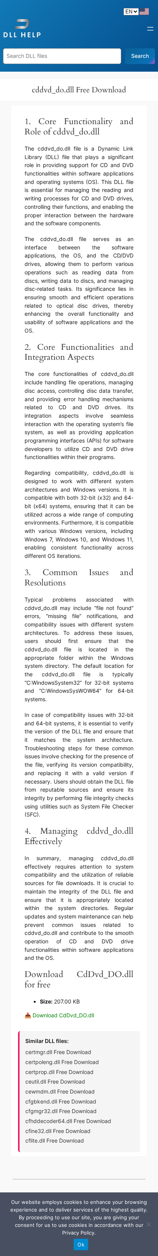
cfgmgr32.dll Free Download (61, 1111)
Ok (80, 1244)
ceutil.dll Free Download (55, 1081)
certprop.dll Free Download (59, 1072)
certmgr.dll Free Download (58, 1052)
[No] (148, 1224)
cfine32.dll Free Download (58, 1131)
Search (140, 55)
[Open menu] (150, 28)
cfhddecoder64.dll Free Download (68, 1121)
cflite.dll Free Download (54, 1140)
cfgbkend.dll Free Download (60, 1101)
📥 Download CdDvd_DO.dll (59, 1015)
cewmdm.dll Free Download (60, 1091)
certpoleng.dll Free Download (62, 1062)
